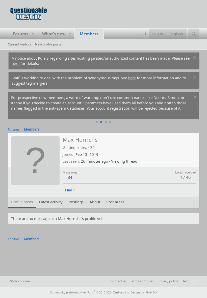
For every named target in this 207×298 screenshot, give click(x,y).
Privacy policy (168, 281)
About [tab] (95, 201)
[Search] (193, 34)
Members (89, 34)
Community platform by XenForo (90, 292)
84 (70, 177)
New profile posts (48, 44)
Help (185, 281)
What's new (54, 34)
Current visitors (19, 44)
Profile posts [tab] (22, 201)
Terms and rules (142, 281)
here (15, 63)
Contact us (118, 281)
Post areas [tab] (115, 201)
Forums (20, 34)
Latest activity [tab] (51, 201)
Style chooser (20, 281)
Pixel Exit (151, 292)
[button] (33, 34)
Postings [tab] (76, 201)
